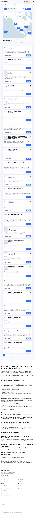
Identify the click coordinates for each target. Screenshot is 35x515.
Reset (23, 8)
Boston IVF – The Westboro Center (15, 305)
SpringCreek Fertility (12, 72)
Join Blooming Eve (20, 479)
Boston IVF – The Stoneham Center (15, 342)
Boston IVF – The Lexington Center (15, 330)
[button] (7, 17)
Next (15, 354)
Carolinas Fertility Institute (13, 98)
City (14, 4)
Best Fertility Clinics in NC (4, 490)
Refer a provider (20, 481)
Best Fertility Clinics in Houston (5, 498)
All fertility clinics (3, 479)
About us (2, 502)
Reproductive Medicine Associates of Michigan (17, 162)
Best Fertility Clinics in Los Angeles (6, 488)
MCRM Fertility (11, 85)
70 (12, 354)
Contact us (2, 504)
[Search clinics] (22, 1)
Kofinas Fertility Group (12, 149)
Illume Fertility (11, 201)
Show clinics (28, 8)
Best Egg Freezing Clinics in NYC (5, 495)
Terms (2, 506)
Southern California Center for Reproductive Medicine (14, 228)
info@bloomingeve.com (4, 475)
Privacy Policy (3, 507)
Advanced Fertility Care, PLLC (14, 176)
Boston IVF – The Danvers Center (14, 317)
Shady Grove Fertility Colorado (14, 59)
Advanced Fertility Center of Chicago (15, 188)
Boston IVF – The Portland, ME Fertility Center (17, 279)
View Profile (28, 55)
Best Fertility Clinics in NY (4, 493)
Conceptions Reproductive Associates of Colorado (16, 241)
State (5, 4)
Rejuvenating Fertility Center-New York (16, 266)
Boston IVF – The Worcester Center (15, 292)
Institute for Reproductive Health (15, 214)
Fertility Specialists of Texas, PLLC (15, 111)
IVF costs (19, 485)
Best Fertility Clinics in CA (4, 485)
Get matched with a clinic (4, 481)
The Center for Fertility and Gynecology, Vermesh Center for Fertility (16, 124)
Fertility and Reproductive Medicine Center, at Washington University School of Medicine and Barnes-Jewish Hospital (17, 137)
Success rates (20, 488)
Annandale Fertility (12, 47)
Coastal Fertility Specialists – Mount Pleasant (17, 253)
